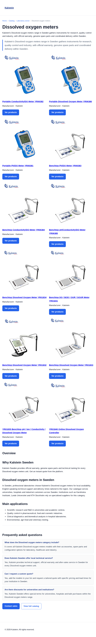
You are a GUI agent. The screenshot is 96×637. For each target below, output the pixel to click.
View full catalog (31, 606)
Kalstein (9, 7)
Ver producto (11, 112)
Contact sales (11, 606)
